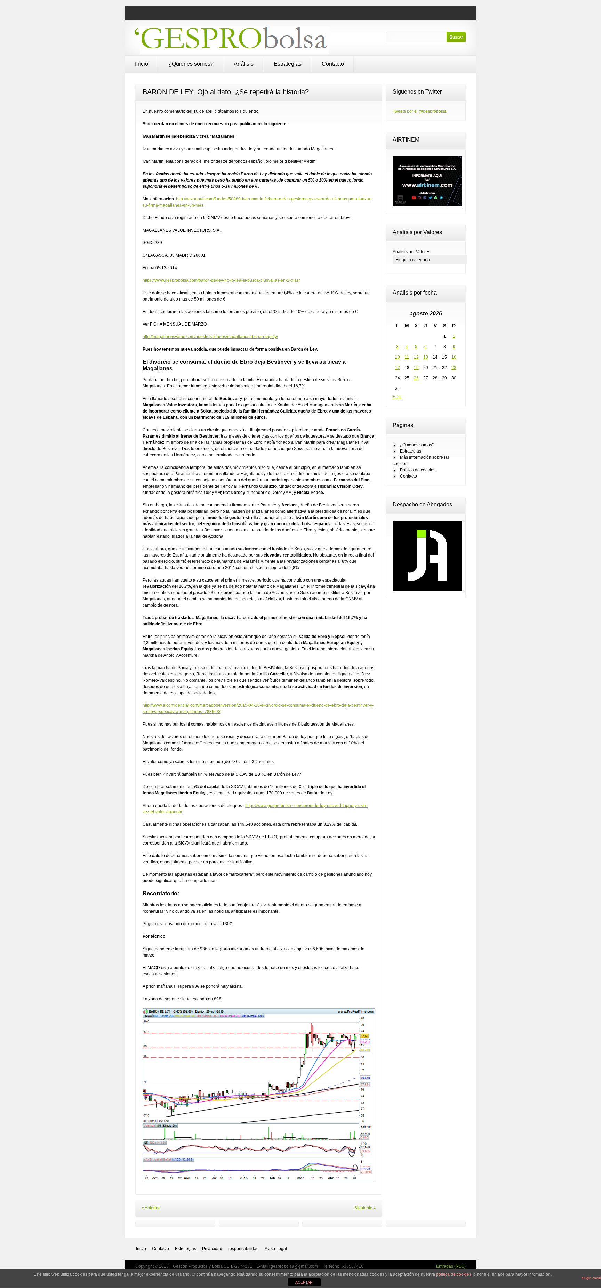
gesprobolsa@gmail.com (295, 1266)
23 (453, 367)
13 (425, 357)
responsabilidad (243, 1248)
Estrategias (288, 64)
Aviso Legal (276, 1248)
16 (453, 357)
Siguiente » (365, 1208)
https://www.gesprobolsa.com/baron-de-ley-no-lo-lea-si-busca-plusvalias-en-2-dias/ (221, 280)
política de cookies (453, 1274)
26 (416, 378)
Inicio (141, 64)
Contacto (333, 64)
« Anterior (151, 1208)
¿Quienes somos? (191, 64)
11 (406, 357)
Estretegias (185, 1248)
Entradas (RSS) (451, 1266)
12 (416, 357)
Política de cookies (417, 469)
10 (397, 357)
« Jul (397, 396)
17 (397, 367)
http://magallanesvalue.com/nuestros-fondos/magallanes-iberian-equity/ (210, 336)
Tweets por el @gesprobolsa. (420, 111)
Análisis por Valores (411, 251)
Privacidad (212, 1248)
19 (416, 367)
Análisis (244, 64)
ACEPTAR (304, 1282)
